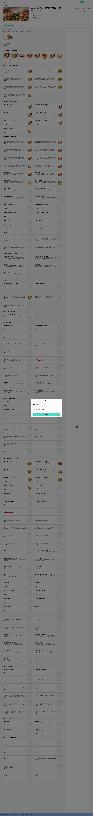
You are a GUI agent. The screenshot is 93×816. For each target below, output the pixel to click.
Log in (34, 409)
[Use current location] (58, 407)
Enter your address (37, 404)
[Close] (60, 400)
